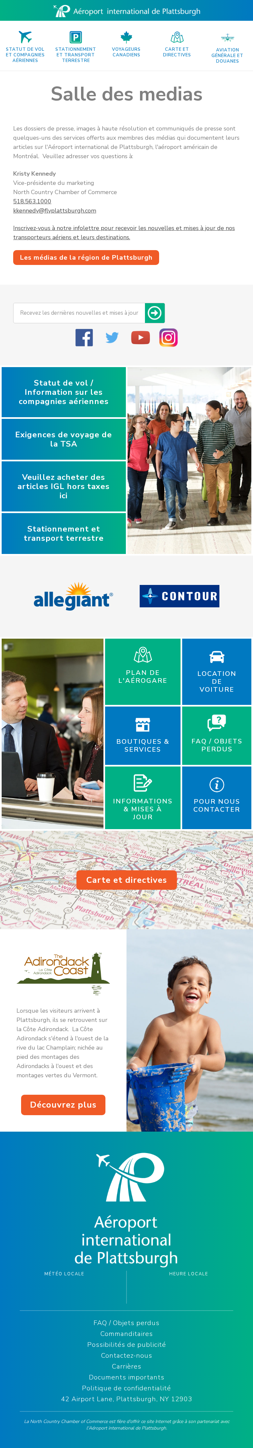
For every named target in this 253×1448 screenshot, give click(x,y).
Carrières (126, 1366)
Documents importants (126, 1377)
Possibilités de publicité (126, 1344)
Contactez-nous (126, 1355)
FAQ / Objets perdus (126, 1322)
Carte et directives (126, 880)
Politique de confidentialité (126, 1388)
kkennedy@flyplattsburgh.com (54, 211)
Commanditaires (126, 1333)
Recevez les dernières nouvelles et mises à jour (79, 313)
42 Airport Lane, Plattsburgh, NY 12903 (126, 1399)
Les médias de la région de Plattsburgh (86, 257)
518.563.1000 (32, 201)
